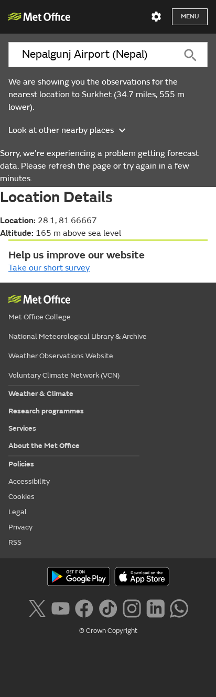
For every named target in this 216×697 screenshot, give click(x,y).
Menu (190, 16)
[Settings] (156, 16)
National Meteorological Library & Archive (77, 336)
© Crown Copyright (108, 631)
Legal (17, 511)
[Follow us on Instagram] (132, 607)
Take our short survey (49, 268)
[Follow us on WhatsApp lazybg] (179, 607)
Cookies (21, 496)
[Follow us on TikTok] (108, 607)
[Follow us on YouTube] (60, 607)
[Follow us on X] (37, 607)
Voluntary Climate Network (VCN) (64, 375)
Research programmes (46, 411)
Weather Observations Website (60, 355)
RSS (14, 542)
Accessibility (29, 481)
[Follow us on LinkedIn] (155, 607)
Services (22, 428)
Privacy (20, 527)
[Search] (190, 55)
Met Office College (39, 317)
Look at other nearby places (61, 130)
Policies (21, 464)
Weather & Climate (40, 393)
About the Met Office (44, 445)
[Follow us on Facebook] (84, 607)
